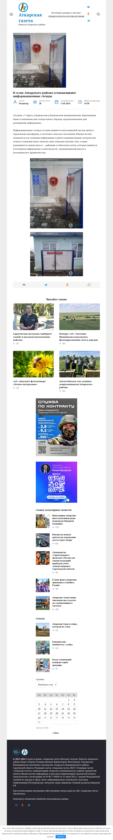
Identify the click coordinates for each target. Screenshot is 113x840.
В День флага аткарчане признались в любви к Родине (64, 582)
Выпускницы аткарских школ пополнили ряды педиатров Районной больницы (64, 519)
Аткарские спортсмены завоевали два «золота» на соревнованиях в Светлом (64, 601)
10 (39, 708)
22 (68, 713)
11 (45, 708)
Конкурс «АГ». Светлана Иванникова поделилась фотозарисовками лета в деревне (78, 336)
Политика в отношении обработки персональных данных (40, 799)
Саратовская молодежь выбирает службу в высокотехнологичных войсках (32, 336)
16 (74, 708)
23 (74, 713)
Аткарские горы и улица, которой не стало (64, 625)
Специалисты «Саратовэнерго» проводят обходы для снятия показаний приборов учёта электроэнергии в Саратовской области (63, 560)
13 (57, 708)
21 (62, 713)
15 (68, 708)
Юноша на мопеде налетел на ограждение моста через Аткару (64, 537)
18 (45, 713)
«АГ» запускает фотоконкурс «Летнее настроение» (29, 383)
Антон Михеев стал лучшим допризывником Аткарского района (75, 384)
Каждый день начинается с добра (62, 643)
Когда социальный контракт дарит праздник (61, 662)
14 (62, 708)
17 (39, 713)
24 (39, 717)
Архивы (40, 679)
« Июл (55, 732)
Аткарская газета (30, 17)
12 (51, 708)
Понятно (60, 836)
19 (51, 713)
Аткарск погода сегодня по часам (66, 16)
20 (57, 713)
